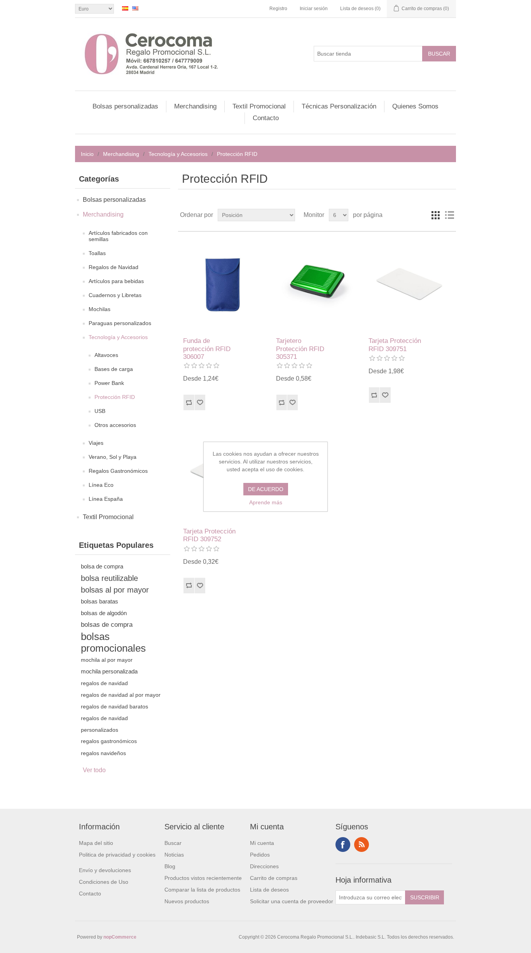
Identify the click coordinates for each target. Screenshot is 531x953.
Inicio (87, 154)
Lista (449, 215)
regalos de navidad (104, 683)
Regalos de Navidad (113, 267)
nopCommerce (119, 937)
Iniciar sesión (314, 8)
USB (99, 411)
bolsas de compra (107, 624)
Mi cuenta (262, 843)
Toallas (97, 253)
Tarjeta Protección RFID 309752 (209, 535)
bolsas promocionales (113, 642)
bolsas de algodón (104, 613)
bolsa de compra (102, 566)
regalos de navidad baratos (114, 706)
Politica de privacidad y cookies (117, 855)
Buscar (173, 843)
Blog (169, 866)
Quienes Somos (415, 106)
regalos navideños (103, 753)
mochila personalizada (109, 671)
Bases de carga (113, 369)
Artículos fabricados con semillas (118, 236)
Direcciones (264, 866)
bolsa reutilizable (109, 578)
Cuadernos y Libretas (115, 295)
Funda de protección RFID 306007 (207, 348)
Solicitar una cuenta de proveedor (291, 901)
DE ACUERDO (265, 489)
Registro (278, 8)
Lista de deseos (269, 890)
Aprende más (265, 502)
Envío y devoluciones (105, 870)
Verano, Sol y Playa (112, 457)
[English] (135, 8)
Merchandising (195, 106)
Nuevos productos (186, 901)
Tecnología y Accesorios (178, 154)
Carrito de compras (273, 878)
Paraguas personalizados (120, 323)
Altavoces (106, 355)
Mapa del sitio (96, 843)
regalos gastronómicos (109, 741)
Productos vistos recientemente (203, 878)
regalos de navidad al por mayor (121, 695)
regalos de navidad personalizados (104, 724)
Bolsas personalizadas (125, 106)
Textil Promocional (259, 106)
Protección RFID (114, 397)
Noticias (174, 855)
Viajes (96, 443)
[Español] (125, 8)
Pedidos (260, 855)
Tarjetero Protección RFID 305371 (300, 348)
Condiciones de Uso (103, 882)
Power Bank (109, 383)
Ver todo (94, 770)
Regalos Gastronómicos (118, 471)
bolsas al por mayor (115, 590)
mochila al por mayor (107, 660)
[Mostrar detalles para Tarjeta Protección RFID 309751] (409, 284)
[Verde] (317, 284)
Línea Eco (101, 485)
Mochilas (99, 309)
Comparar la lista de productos (202, 890)
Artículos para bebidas (116, 281)
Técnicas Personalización (339, 106)
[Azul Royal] (224, 284)
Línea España (106, 499)
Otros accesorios (115, 425)
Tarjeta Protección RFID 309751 (395, 344)
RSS (361, 844)
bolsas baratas (99, 601)
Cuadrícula (435, 215)
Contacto (266, 118)
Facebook (342, 844)
